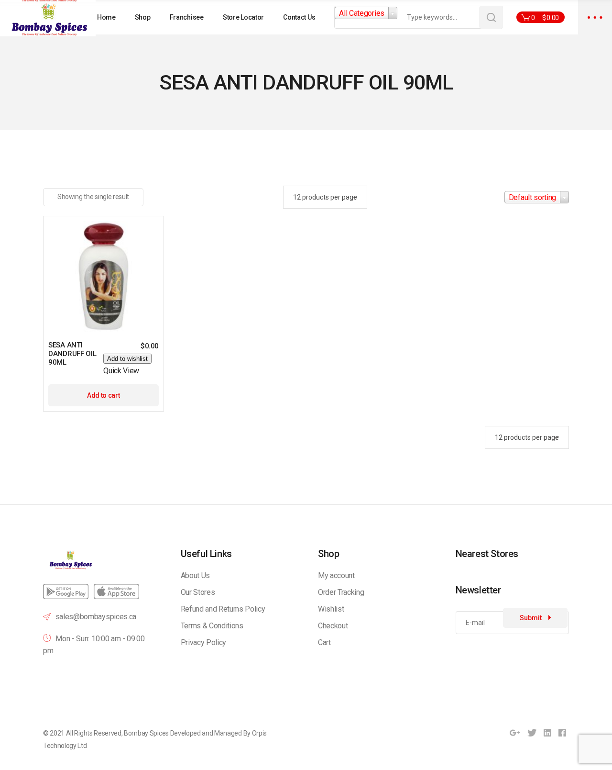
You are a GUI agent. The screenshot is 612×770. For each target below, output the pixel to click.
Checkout (333, 625)
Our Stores (198, 592)
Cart (324, 642)
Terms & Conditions (212, 625)
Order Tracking (341, 592)
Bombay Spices (146, 733)
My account (336, 575)
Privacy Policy (204, 642)
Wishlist (331, 609)
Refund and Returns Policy (223, 609)
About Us (195, 575)
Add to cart (103, 395)
